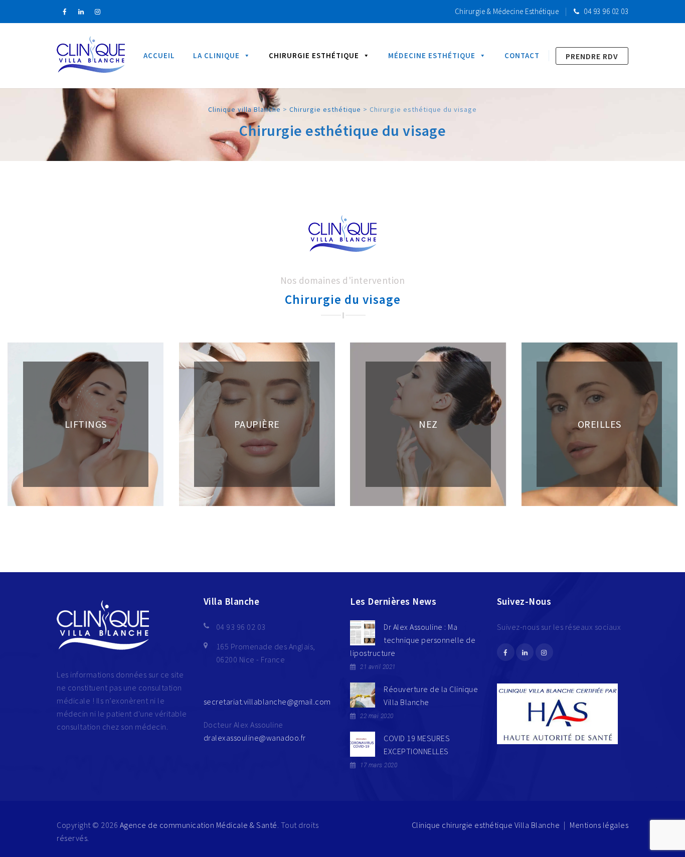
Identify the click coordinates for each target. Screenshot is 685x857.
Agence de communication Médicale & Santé (198, 825)
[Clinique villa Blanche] (91, 55)
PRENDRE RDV (592, 56)
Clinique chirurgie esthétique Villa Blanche (486, 825)
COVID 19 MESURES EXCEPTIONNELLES (417, 744)
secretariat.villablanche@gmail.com (267, 702)
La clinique (216, 55)
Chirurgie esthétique (314, 55)
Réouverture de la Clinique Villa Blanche (431, 695)
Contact (522, 55)
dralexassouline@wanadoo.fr (255, 738)
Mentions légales (599, 825)
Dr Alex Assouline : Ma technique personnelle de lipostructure (412, 640)
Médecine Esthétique (431, 55)
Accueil (159, 55)
